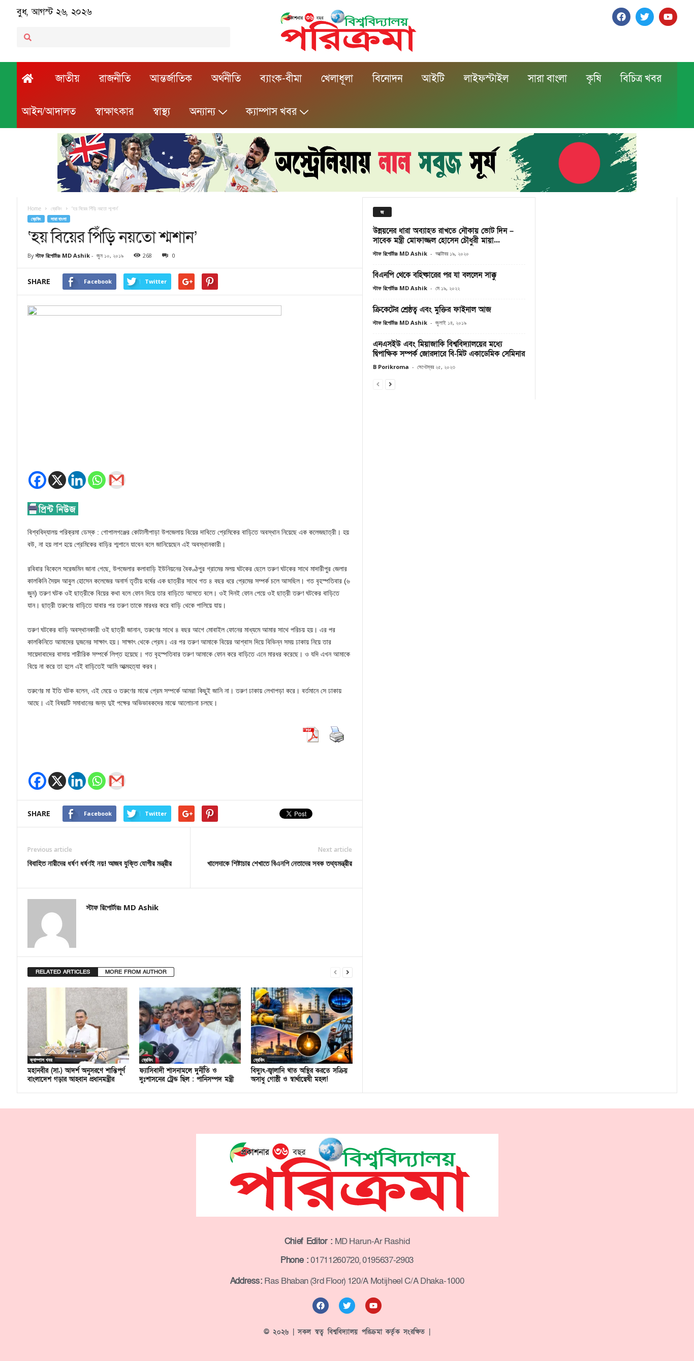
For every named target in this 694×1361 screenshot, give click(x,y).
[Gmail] (116, 480)
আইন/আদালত (49, 111)
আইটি (433, 78)
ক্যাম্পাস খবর (271, 111)
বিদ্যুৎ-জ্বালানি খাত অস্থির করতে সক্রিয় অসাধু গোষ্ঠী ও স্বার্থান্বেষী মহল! (299, 1075)
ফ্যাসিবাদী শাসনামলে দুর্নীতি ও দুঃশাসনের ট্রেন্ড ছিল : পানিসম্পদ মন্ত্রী (186, 1075)
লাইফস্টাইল (486, 78)
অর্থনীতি (226, 78)
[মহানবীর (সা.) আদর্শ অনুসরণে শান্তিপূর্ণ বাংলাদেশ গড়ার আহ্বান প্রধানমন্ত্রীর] (78, 1025)
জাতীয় (67, 78)
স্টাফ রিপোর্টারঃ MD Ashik (63, 255)
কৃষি (593, 78)
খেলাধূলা (337, 78)
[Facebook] (37, 480)
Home (34, 208)
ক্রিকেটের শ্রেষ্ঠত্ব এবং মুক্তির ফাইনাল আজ (432, 309)
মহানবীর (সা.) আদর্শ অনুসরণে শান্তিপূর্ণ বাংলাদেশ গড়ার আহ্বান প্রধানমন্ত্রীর (76, 1075)
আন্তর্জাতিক (171, 78)
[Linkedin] (77, 480)
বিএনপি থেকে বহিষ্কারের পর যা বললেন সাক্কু (434, 275)
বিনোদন (387, 78)
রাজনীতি (115, 78)
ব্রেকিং (36, 218)
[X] (57, 480)
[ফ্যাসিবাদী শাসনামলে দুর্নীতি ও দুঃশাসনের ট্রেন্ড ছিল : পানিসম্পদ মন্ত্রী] (190, 1025)
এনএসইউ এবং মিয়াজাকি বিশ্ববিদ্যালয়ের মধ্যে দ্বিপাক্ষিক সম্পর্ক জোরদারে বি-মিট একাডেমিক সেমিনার (449, 349)
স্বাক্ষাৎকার (114, 111)
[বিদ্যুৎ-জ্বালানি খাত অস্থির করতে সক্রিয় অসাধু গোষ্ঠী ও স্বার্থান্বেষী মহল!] (302, 1025)
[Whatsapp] (97, 480)
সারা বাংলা (547, 78)
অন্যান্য (202, 111)
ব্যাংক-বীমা (281, 78)
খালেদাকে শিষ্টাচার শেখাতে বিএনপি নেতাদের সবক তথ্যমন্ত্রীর (279, 863)
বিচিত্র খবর (640, 78)
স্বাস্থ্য (161, 111)
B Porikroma (391, 366)
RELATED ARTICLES (63, 972)
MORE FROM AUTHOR (136, 972)
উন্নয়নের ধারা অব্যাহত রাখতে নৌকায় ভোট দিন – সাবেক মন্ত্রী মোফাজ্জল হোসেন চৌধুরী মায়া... (443, 235)
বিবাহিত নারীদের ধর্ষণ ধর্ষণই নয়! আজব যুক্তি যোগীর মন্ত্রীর (99, 863)
